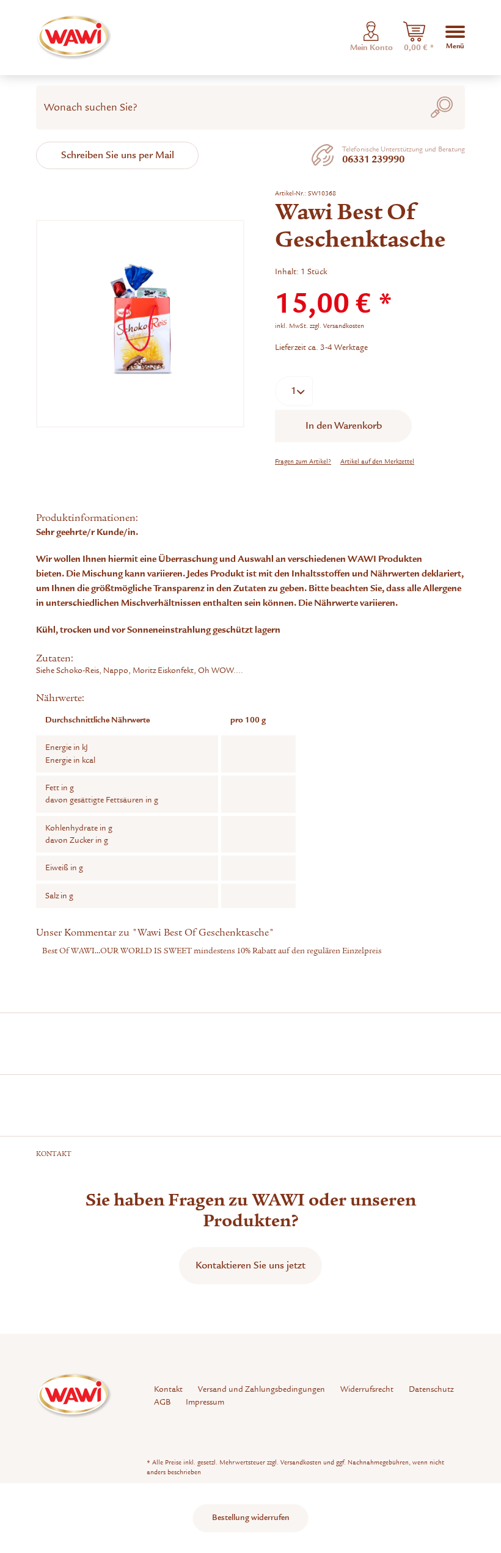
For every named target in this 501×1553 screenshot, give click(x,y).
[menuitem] (414, 37)
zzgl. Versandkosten (337, 326)
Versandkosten (300, 1462)
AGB (162, 1402)
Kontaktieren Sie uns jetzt (250, 1265)
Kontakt (168, 1389)
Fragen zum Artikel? (303, 461)
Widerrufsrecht (366, 1389)
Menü (454, 41)
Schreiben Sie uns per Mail (117, 155)
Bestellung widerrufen (251, 1517)
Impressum (205, 1402)
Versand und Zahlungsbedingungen (261, 1389)
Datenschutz (431, 1389)
